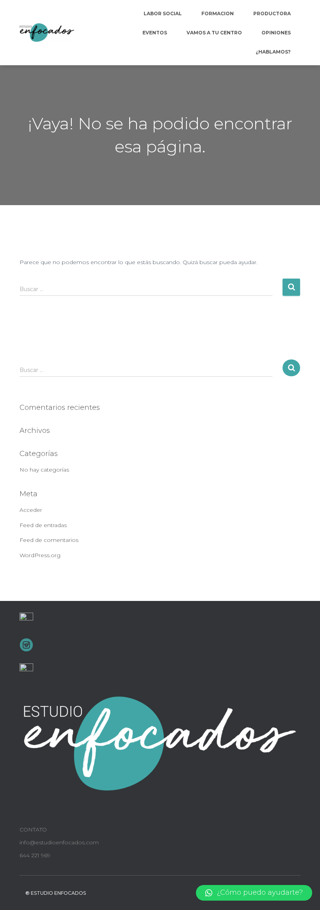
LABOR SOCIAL (163, 13)
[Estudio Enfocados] (47, 33)
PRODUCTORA (272, 13)
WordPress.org (40, 555)
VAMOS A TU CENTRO (214, 33)
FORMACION (217, 13)
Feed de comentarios (49, 539)
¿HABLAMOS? (273, 52)
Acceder (31, 509)
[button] (254, 893)
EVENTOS (154, 33)
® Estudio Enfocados (55, 893)
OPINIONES (276, 33)
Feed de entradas (43, 525)
